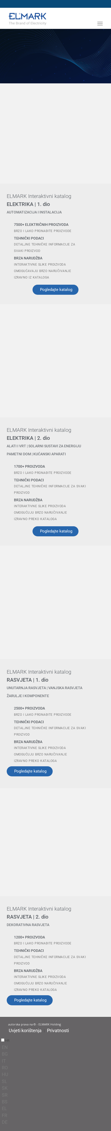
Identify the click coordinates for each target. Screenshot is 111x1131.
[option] (56, 1047)
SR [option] (4, 1095)
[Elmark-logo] (46, 18)
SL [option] (4, 1081)
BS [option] (4, 1101)
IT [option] (4, 1061)
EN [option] (5, 1047)
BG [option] (5, 1054)
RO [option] (5, 1067)
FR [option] (4, 1115)
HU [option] (5, 1074)
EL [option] (4, 1108)
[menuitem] (100, 31)
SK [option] (4, 1088)
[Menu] (100, 23)
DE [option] (4, 1122)
